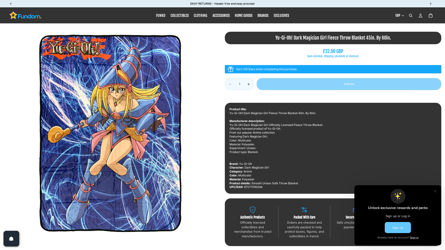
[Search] (411, 15)
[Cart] (431, 15)
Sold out (349, 84)
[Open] (11, 239)
